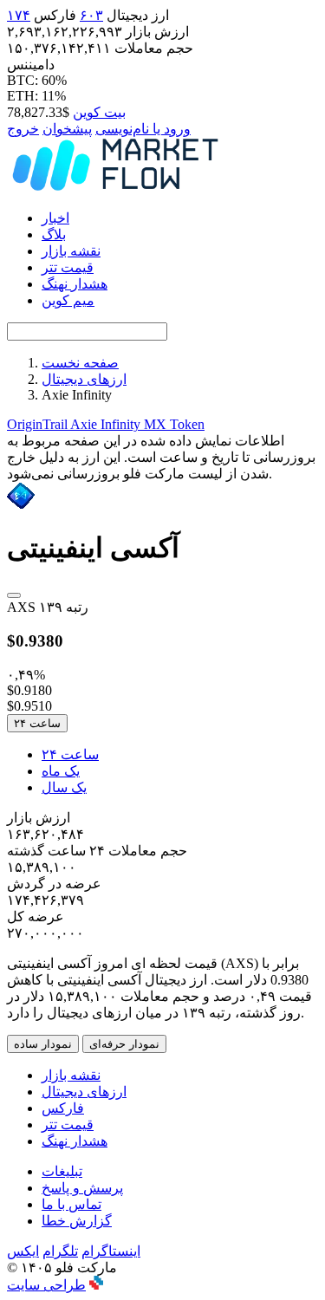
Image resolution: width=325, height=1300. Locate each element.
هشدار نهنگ (74, 283)
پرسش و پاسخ (82, 1187)
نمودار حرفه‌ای (124, 1043)
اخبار (55, 218)
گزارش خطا (77, 1220)
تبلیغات (62, 1171)
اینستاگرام (110, 1251)
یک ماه (61, 771)
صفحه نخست (80, 362)
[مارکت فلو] (115, 187)
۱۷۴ (18, 15)
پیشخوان (67, 128)
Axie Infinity (107, 424)
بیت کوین (99, 112)
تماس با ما (71, 1204)
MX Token (174, 424)
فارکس (63, 1108)
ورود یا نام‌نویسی (143, 128)
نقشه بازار (71, 251)
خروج (23, 128)
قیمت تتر (68, 267)
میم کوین (68, 300)
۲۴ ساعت (37, 723)
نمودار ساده (43, 1043)
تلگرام (60, 1251)
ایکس (23, 1251)
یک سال (64, 787)
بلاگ (54, 234)
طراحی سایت (46, 1284)
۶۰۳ (91, 15)
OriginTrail (38, 424)
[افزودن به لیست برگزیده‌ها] (14, 595)
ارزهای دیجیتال (84, 379)
